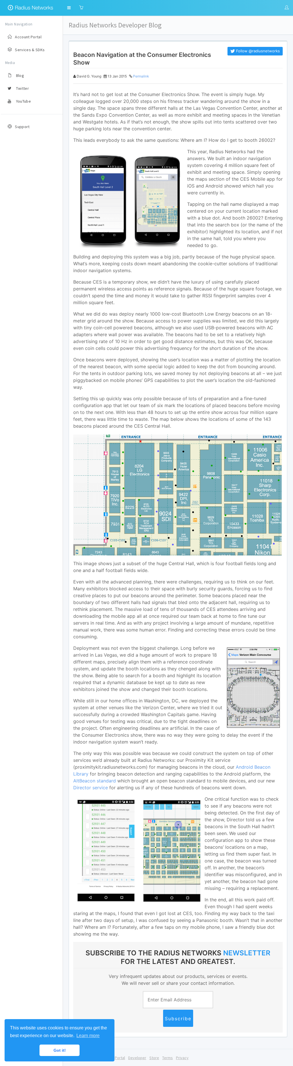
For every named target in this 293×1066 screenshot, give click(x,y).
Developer (137, 1057)
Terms (167, 1057)
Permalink (141, 76)
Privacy (182, 1057)
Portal (120, 1057)
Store (154, 1057)
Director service (90, 787)
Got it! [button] (60, 1050)
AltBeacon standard (94, 781)
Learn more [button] (88, 1035)
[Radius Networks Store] (81, 8)
